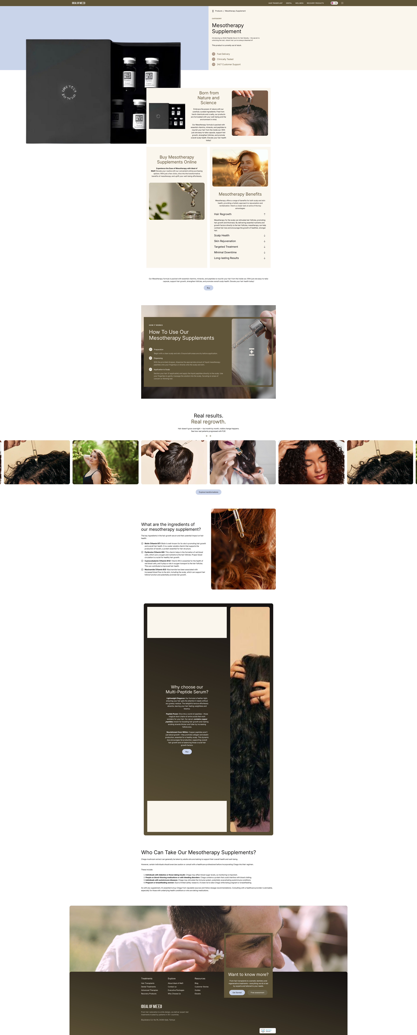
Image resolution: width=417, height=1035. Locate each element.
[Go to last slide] (206, 436)
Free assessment (257, 992)
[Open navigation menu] (342, 3)
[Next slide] (210, 436)
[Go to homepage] (78, 3)
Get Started (237, 992)
